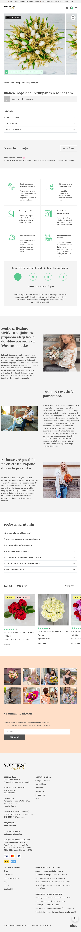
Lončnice (39, 788)
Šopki (37, 798)
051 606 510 (9, 811)
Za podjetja (40, 795)
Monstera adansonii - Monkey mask (50, 901)
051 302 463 (9, 814)
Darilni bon (39, 791)
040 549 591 (9, 817)
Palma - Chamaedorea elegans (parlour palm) (54, 908)
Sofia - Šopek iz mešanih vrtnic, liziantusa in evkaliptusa (53, 886)
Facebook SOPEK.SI (12, 831)
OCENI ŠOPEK (68, 148)
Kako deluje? (9, 874)
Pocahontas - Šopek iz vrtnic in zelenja (51, 874)
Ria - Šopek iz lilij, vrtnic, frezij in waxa (50, 878)
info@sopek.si (10, 823)
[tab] (18, 277)
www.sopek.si (10, 825)
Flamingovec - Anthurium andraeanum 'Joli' (53, 897)
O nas (6, 871)
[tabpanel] (40, 294)
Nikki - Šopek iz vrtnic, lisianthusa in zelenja (53, 882)
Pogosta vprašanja (11, 878)
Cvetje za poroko (42, 780)
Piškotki (48, 925)
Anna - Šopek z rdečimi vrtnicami (49, 871)
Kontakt (7, 885)
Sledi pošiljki (8, 889)
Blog (5, 882)
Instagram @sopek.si (13, 834)
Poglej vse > (69, 586)
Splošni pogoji (39, 925)
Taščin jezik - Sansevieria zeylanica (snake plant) (55, 912)
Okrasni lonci (40, 784)
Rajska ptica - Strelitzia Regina (47, 905)
